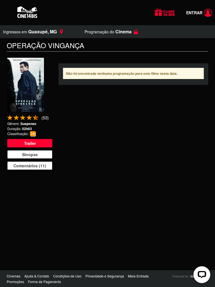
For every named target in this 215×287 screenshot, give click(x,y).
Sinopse (30, 154)
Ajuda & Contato (36, 276)
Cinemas (13, 276)
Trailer (30, 143)
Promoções (15, 281)
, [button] (30, 31)
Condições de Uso (67, 276)
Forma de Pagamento (44, 281)
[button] (111, 31)
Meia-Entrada (138, 276)
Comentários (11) (29, 165)
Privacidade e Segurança (104, 276)
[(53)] (36, 118)
